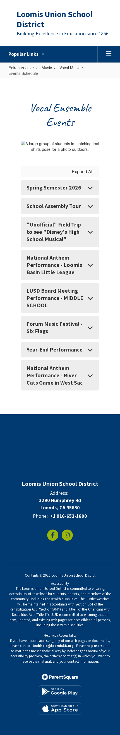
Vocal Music (69, 67)
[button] (26, 54)
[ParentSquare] (60, 677)
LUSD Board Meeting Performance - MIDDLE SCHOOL (55, 298)
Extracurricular (21, 67)
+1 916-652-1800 (68, 516)
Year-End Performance (55, 349)
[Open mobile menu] (109, 54)
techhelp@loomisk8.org (53, 645)
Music (47, 67)
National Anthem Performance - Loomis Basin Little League (54, 265)
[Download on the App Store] (60, 708)
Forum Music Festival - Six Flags (54, 327)
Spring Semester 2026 (54, 187)
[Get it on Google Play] (60, 691)
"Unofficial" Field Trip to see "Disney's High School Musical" (54, 232)
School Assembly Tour (54, 206)
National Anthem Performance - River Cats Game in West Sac (55, 375)
